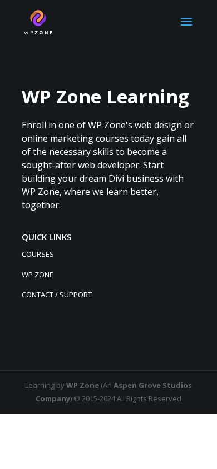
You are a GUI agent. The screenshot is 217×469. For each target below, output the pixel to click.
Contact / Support (57, 295)
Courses (38, 254)
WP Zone (37, 275)
